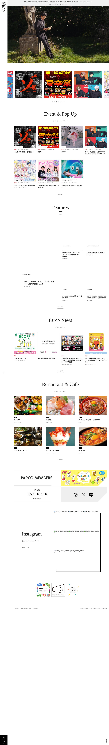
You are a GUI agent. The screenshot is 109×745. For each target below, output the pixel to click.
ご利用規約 (16, 608)
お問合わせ (35, 608)
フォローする (25, 547)
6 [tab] (62, 101)
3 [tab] (56, 101)
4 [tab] (58, 101)
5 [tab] (60, 101)
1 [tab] (52, 101)
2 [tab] (54, 101)
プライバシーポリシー (26, 608)
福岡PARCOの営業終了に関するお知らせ (58, 4)
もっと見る (60, 194)
